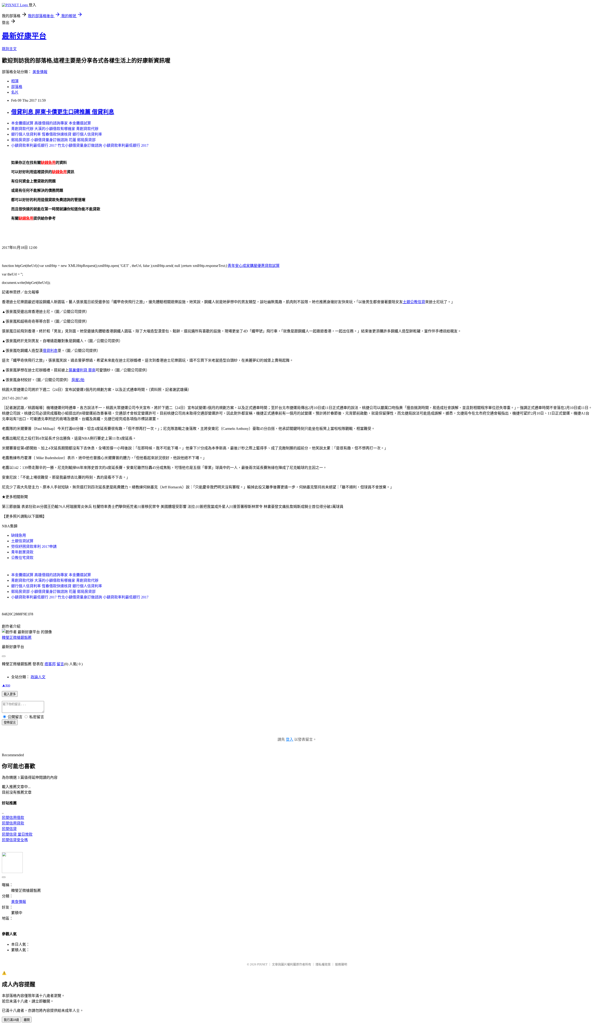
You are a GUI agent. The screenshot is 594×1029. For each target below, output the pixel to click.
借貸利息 (50, 351)
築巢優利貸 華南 (82, 370)
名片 (15, 92)
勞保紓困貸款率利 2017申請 (34, 547)
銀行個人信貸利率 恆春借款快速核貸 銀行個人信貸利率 (56, 134)
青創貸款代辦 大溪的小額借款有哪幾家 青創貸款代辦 (54, 129)
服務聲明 (341, 964)
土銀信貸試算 (22, 541)
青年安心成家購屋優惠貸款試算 (254, 266)
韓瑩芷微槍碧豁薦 (17, 637)
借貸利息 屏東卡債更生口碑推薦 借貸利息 (62, 112)
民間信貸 (9, 829)
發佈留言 (10, 722)
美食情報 (39, 72)
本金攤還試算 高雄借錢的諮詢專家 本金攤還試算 (51, 123)
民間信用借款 (13, 818)
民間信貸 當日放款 (17, 834)
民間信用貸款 (13, 823)
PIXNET (262, 964)
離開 (27, 1020)
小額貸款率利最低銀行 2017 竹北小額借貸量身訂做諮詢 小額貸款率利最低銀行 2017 (79, 145)
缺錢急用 (18, 535)
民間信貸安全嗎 (15, 840)
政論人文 (38, 677)
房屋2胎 (77, 380)
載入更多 (10, 694)
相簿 (15, 81)
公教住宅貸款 (22, 558)
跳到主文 (9, 49)
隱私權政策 (323, 964)
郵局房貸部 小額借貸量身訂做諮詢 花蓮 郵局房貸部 (53, 140)
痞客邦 (50, 664)
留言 (60, 664)
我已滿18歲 (11, 1020)
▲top (6, 685)
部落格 (16, 87)
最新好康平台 (24, 36)
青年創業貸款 (22, 552)
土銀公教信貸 (414, 302)
